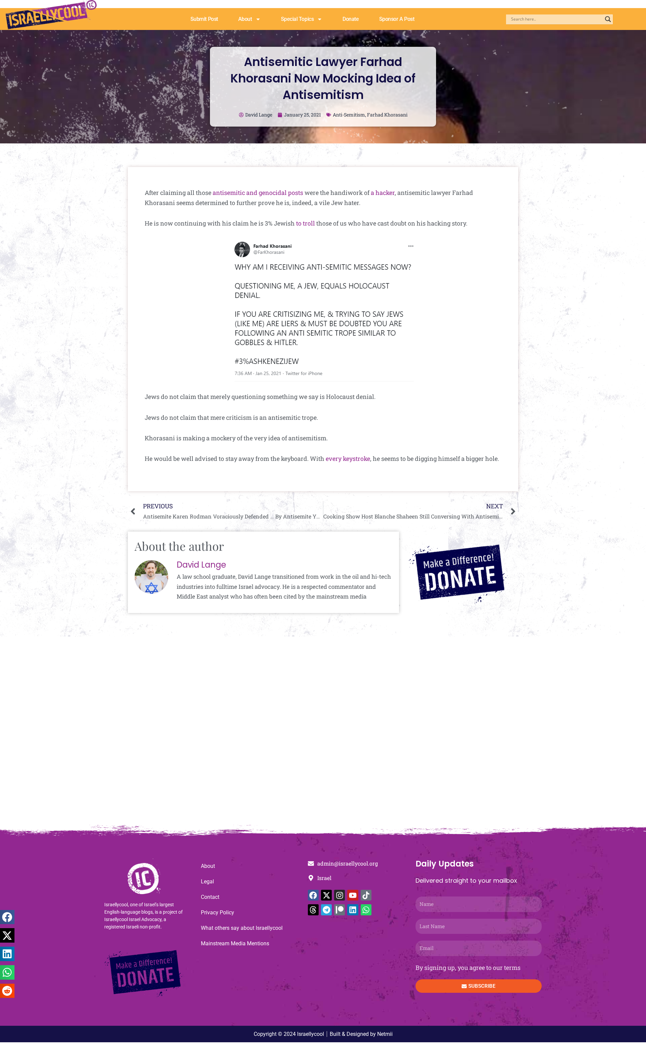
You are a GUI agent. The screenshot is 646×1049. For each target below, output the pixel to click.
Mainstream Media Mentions (235, 943)
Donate (351, 19)
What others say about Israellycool (242, 928)
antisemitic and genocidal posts (258, 193)
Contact (210, 897)
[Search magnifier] (608, 19)
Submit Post (204, 19)
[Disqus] (323, 734)
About (245, 19)
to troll (305, 223)
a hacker (383, 193)
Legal (207, 881)
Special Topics (297, 19)
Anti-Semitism (349, 114)
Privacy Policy (217, 912)
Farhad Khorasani (387, 114)
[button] (7, 917)
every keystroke (348, 458)
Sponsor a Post (397, 19)
